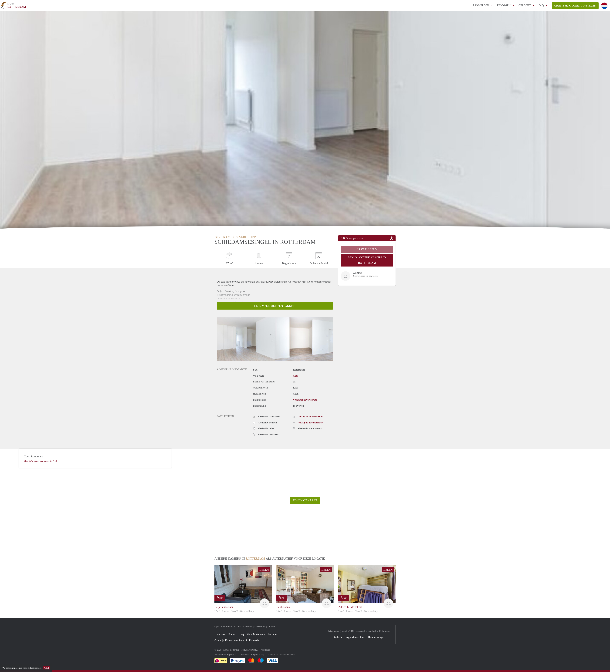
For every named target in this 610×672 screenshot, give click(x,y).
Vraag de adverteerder (305, 399)
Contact (232, 634)
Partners (272, 634)
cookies (18, 668)
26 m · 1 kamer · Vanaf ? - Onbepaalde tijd (296, 611)
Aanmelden (481, 5)
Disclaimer (245, 654)
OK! (46, 667)
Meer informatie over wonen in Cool (40, 461)
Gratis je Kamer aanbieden (575, 5)
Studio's (337, 636)
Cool (295, 375)
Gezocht (524, 5)
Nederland (265, 650)
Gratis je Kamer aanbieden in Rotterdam (237, 640)
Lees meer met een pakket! (275, 305)
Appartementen (355, 636)
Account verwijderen (285, 654)
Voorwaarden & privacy (225, 654)
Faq (242, 634)
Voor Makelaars (256, 634)
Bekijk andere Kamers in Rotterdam (367, 260)
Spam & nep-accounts (263, 654)
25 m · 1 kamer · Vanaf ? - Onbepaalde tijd (358, 611)
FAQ (541, 5)
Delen (264, 569)
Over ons (219, 634)
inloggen (504, 5)
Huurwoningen (376, 636)
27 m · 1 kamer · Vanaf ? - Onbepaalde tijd (234, 611)
